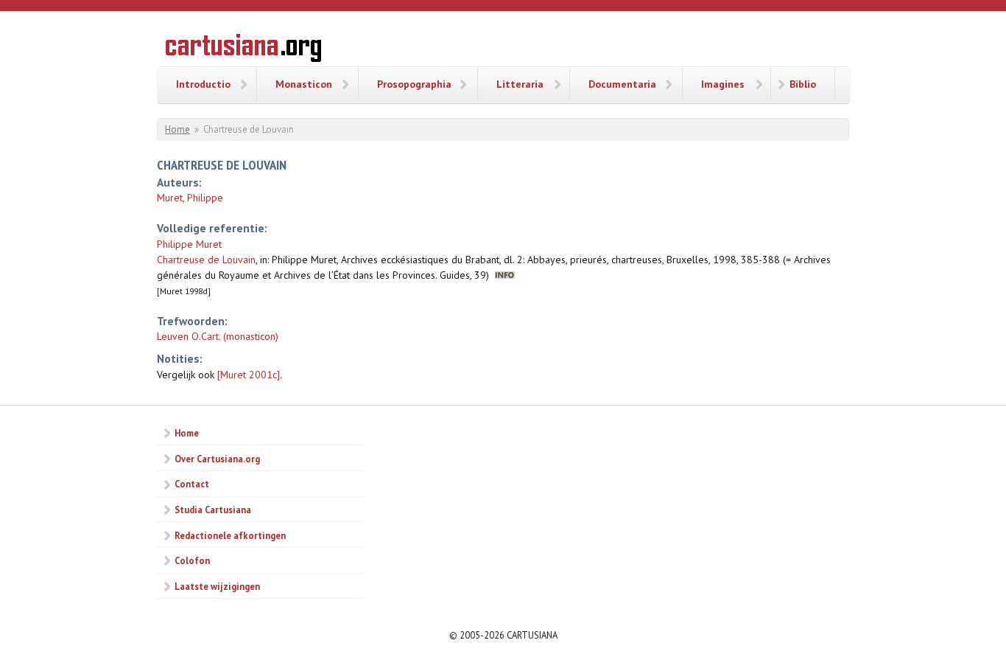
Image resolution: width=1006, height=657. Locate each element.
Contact (192, 484)
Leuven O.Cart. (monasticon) (217, 336)
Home (177, 129)
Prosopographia (414, 84)
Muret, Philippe (190, 197)
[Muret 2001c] (248, 374)
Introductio (203, 84)
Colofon (192, 560)
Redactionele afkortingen (230, 535)
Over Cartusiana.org (217, 459)
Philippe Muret (189, 244)
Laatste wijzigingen (217, 586)
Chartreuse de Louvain (206, 259)
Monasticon (303, 84)
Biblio (802, 84)
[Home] (243, 50)
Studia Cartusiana (213, 509)
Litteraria (520, 84)
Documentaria (622, 84)
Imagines (723, 84)
